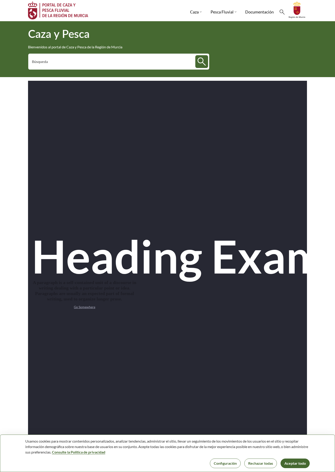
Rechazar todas (260, 463)
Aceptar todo (295, 463)
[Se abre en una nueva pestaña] (297, 9)
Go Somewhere (84, 307)
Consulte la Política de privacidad (78, 452)
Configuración (225, 463)
